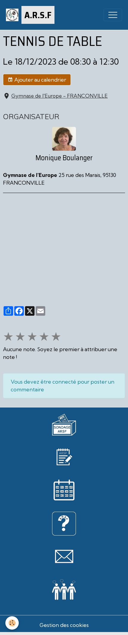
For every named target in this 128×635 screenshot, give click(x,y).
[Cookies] (12, 623)
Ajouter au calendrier (39, 80)
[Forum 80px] (64, 588)
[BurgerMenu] (113, 15)
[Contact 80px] (64, 556)
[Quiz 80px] (64, 523)
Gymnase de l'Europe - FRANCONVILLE (59, 96)
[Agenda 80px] (64, 489)
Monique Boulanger (64, 158)
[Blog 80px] (64, 456)
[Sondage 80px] (64, 424)
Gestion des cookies (64, 625)
